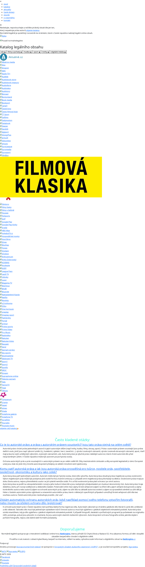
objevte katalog (32, 30)
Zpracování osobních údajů (24, 565)
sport (36, 52)
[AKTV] (3, 551)
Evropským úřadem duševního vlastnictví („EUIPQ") (76, 547)
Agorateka (133, 547)
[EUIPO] (21, 551)
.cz (129, 539)
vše (2, 52)
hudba (27, 52)
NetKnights (65, 533)
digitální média (57, 52)
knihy (45, 52)
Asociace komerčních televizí (28, 547)
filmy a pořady (14, 52)
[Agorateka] (12, 551)
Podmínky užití (6, 565)
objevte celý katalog (8, 428)
